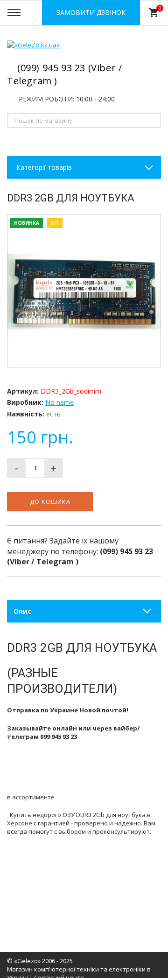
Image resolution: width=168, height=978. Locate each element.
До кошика (50, 501)
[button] (152, 223)
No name (59, 402)
